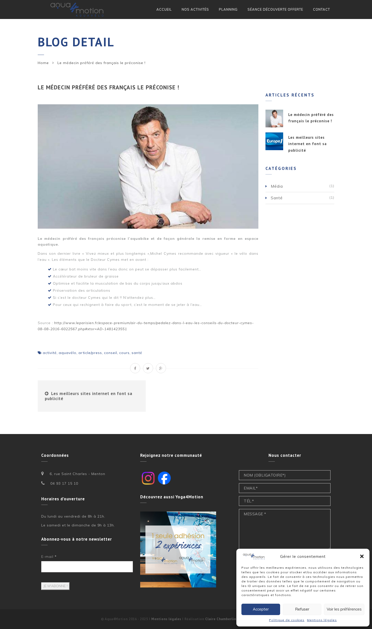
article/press (90, 352)
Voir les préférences (344, 609)
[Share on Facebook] (135, 368)
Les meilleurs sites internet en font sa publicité (88, 396)
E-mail (49, 556)
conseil (110, 352)
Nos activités (195, 9)
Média (277, 186)
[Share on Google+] (161, 368)
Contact (321, 9)
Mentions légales (322, 620)
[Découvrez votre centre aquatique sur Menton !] (77, 9)
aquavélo (67, 352)
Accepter (261, 609)
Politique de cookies (286, 620)
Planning (228, 9)
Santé (277, 197)
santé (137, 352)
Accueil (164, 9)
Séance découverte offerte (275, 9)
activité (50, 352)
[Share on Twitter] (148, 368)
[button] (361, 556)
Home (43, 63)
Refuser (302, 609)
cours (124, 352)
